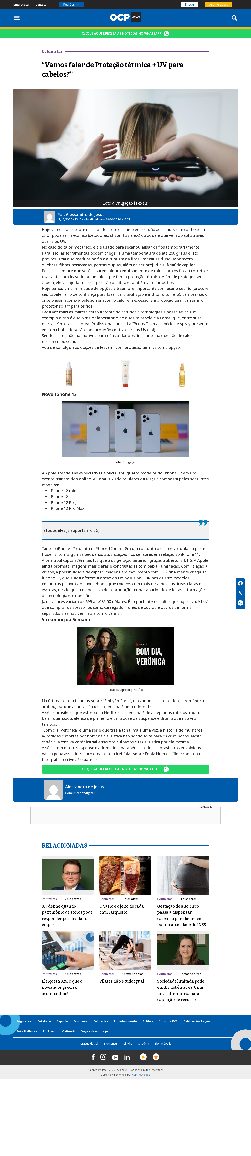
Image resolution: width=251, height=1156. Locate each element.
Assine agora (218, 4)
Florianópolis (163, 1043)
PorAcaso (49, 1031)
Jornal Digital (21, 4)
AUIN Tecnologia (141, 1074)
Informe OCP (168, 1021)
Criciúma (143, 1043)
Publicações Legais (197, 1021)
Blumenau (110, 1043)
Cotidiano (44, 1021)
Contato (41, 4)
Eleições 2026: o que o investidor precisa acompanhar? (62, 987)
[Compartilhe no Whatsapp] (240, 603)
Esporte (62, 1021)
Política (148, 1021)
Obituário (68, 1031)
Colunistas (49, 899)
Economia (80, 1021)
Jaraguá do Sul (89, 1043)
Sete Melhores (27, 1031)
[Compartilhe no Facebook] (240, 583)
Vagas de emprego (94, 1031)
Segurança (24, 1021)
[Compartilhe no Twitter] (240, 593)
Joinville (127, 1043)
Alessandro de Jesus (85, 214)
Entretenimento (125, 1021)
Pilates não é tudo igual (121, 981)
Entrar (189, 4)
